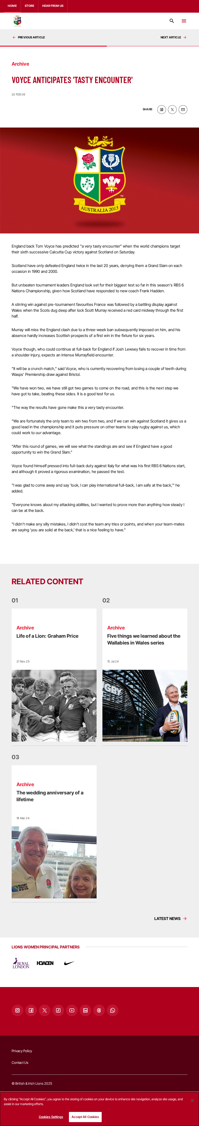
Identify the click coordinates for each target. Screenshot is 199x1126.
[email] (183, 109)
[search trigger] (172, 21)
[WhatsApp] (112, 1010)
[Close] (192, 1100)
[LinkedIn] (85, 1010)
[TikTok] (58, 1010)
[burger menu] (184, 21)
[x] (172, 109)
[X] (44, 1010)
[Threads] (99, 1010)
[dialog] (99, 1109)
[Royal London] (21, 963)
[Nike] (69, 963)
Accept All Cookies (85, 1117)
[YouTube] (72, 1010)
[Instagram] (17, 1010)
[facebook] (161, 109)
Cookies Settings (51, 1117)
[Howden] (45, 963)
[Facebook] (31, 1010)
